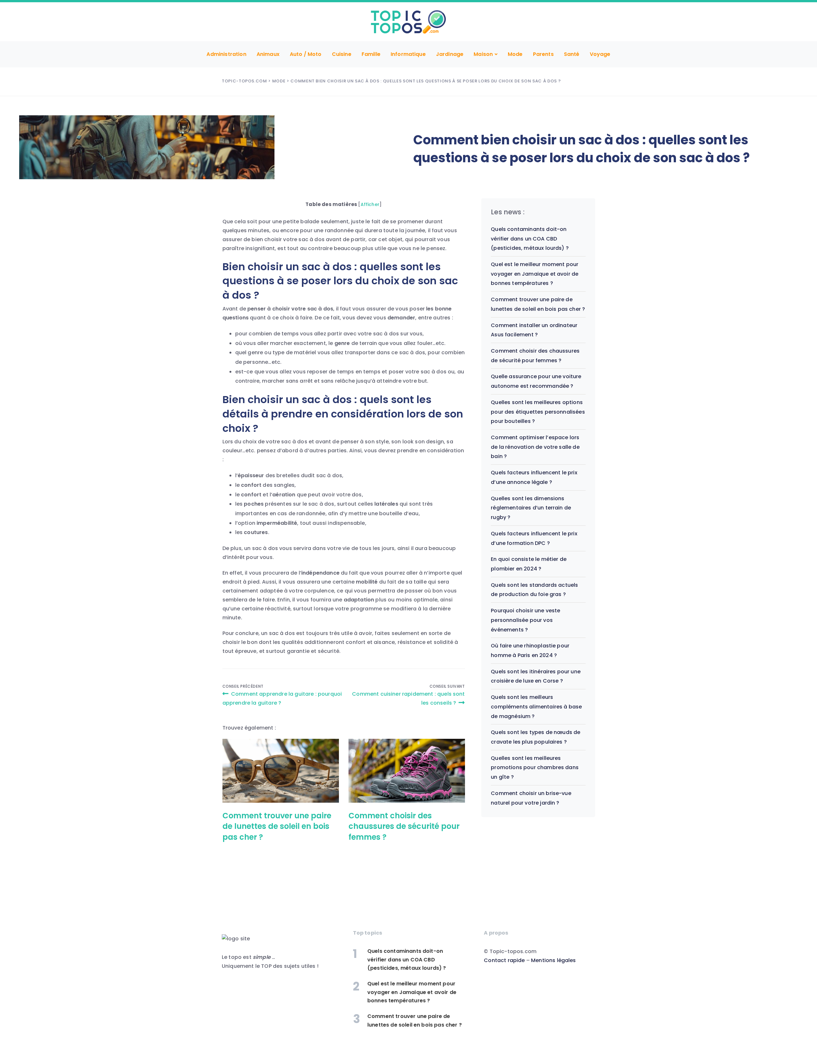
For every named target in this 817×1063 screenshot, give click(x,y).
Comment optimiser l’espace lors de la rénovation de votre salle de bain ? (535, 447)
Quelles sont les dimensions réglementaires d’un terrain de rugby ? (531, 508)
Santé (572, 54)
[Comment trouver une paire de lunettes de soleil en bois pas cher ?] (280, 771)
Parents (543, 54)
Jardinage (449, 54)
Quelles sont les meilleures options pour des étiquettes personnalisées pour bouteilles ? (538, 412)
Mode (515, 54)
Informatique (408, 54)
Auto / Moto (306, 54)
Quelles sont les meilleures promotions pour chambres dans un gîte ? (535, 767)
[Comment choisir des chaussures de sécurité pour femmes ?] (407, 771)
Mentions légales (553, 960)
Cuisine (341, 54)
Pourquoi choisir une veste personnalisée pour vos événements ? (525, 620)
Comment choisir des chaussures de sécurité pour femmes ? (404, 826)
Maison (483, 54)
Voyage (600, 54)
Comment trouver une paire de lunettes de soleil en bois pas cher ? (276, 826)
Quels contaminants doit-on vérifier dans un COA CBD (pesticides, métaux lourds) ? (530, 239)
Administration (226, 54)
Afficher (370, 205)
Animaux (268, 54)
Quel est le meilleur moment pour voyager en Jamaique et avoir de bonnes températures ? (534, 274)
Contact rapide (504, 960)
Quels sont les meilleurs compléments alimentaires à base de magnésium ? (536, 706)
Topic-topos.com (244, 81)
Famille (371, 54)
